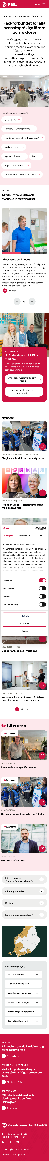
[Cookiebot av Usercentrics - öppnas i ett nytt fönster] (35, 528)
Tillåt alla (25, 616)
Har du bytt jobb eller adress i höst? (22, 137)
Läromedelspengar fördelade (16, 731)
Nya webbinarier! (13, 156)
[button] (16, 952)
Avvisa (25, 631)
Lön (34, 156)
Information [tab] (24, 535)
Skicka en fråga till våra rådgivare (20, 174)
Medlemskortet (12, 147)
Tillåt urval (24, 623)
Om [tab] (40, 535)
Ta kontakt (12, 1108)
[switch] (42, 588)
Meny (37, 4)
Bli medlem (10, 119)
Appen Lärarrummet (15, 165)
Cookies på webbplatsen (14, 1154)
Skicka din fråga (15, 1082)
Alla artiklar (25, 709)
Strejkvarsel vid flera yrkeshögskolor (19, 778)
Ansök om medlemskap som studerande (22, 391)
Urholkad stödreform (12, 825)
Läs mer (12, 290)
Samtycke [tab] (8, 535)
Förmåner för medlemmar (17, 128)
